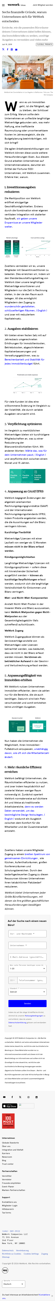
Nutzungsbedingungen (34, 1016)
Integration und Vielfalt (12, 1150)
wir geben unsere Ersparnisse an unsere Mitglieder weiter (23, 222)
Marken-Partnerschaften (13, 1190)
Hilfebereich (8, 1209)
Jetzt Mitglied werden (43, 5)
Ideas (23, 5)
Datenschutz (8, 1250)
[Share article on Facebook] (8, 50)
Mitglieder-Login (9, 1205)
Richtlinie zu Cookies (11, 1254)
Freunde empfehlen (11, 1183)
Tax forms (6, 1212)
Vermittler (7, 1176)
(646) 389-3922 (11, 1231)
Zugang (44, 1254)
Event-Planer (8, 1186)
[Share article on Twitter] (3, 50)
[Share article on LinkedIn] (12, 50)
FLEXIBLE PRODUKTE (44, 44)
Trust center (8, 1164)
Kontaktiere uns (9, 1202)
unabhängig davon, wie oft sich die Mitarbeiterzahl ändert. (27, 753)
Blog (4, 1160)
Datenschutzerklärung (17, 1023)
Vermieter (7, 1179)
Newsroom (7, 1157)
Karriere (6, 1153)
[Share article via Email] (16, 50)
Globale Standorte (10, 1143)
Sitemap (6, 1257)
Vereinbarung (22, 1250)
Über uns (6, 1146)
